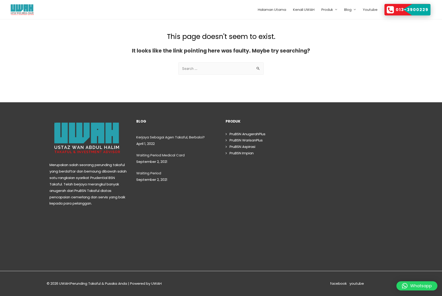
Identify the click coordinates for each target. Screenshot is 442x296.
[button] (416, 285)
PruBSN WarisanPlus (245, 140)
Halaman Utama (272, 9)
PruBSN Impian (240, 153)
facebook (339, 283)
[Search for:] (221, 68)
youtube (372, 283)
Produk (327, 9)
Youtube (370, 9)
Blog (348, 9)
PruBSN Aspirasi (241, 146)
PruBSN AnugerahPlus (246, 134)
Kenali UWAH (303, 9)
